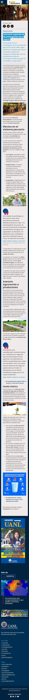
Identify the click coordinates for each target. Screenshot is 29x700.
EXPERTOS (8, 576)
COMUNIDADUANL (7, 647)
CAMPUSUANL (6, 645)
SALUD (4, 655)
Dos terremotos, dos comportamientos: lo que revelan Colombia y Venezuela (14, 600)
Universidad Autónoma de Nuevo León (14, 79)
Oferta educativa (7, 664)
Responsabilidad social (8, 675)
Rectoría (4, 668)
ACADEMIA (5, 643)
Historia (4, 679)
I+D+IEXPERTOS (6, 653)
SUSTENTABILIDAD (7, 657)
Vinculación (5, 677)
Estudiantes (5, 666)
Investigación (6, 670)
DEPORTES (5, 651)
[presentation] (2, 588)
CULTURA (4, 649)
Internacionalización (8, 673)
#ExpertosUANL (8, 31)
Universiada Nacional (8, 681)
